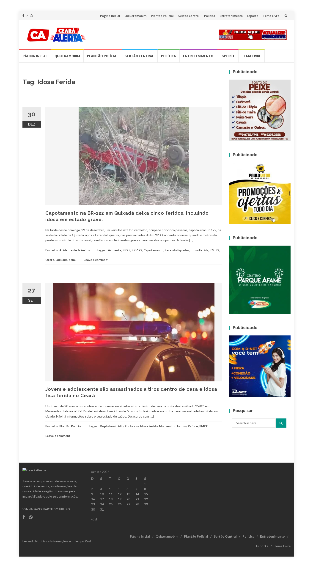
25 (111, 504)
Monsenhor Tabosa (173, 426)
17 (102, 499)
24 (102, 504)
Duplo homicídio (112, 426)
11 (111, 494)
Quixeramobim (135, 16)
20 (128, 499)
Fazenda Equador (177, 250)
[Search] (281, 423)
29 (146, 504)
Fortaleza (132, 426)
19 (119, 499)
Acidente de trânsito (74, 250)
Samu (73, 260)
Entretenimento (231, 16)
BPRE (126, 250)
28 (137, 504)
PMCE (203, 426)
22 (146, 499)
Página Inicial (110, 16)
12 (119, 494)
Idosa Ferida (199, 250)
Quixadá (61, 260)
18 (111, 499)
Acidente (114, 250)
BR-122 (137, 250)
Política (209, 16)
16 (93, 499)
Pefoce (193, 426)
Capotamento (153, 250)
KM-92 (214, 250)
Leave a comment (96, 260)
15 (146, 494)
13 (128, 494)
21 (137, 499)
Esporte (252, 16)
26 (119, 504)
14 (137, 494)
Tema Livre (271, 16)
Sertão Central (189, 16)
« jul (94, 519)
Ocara (49, 260)
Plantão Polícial (162, 16)
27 (128, 504)
